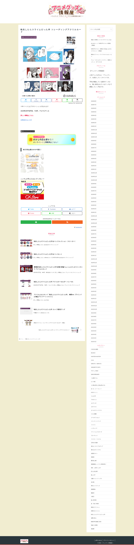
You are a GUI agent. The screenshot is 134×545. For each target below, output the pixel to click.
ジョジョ (93, 424)
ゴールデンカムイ (95, 417)
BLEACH (93, 352)
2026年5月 (93, 111)
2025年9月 (93, 140)
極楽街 (92, 493)
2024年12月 (94, 172)
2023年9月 (93, 226)
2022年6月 (93, 280)
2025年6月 (93, 151)
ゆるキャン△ (94, 392)
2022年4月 (93, 287)
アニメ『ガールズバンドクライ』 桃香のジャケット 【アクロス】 (101, 61)
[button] (111, 29)
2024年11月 (94, 176)
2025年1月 (93, 169)
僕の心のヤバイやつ (96, 449)
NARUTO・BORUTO (96, 363)
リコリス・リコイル (96, 439)
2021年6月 (93, 323)
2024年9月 (93, 183)
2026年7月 (93, 104)
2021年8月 (93, 316)
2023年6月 (93, 237)
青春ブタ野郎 (94, 525)
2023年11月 (94, 219)
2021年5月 (93, 327)
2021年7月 (93, 320)
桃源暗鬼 (93, 489)
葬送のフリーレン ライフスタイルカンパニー (101, 55)
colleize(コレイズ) (26, 120)
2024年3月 (93, 205)
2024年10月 (94, 180)
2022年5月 (93, 284)
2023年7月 (93, 234)
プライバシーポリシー (108, 540)
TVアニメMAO (94, 370)
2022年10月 (94, 266)
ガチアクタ (93, 406)
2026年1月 (93, 126)
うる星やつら (94, 378)
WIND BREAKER (95, 374)
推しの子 (93, 475)
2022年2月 (93, 295)
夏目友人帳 (93, 460)
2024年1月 (93, 212)
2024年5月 (93, 198)
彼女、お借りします (96, 467)
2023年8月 (93, 230)
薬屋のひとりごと (95, 511)
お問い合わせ (98, 540)
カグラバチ (93, 403)
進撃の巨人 (93, 518)
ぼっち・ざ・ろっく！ (96, 388)
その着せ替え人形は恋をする (98, 385)
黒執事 (92, 528)
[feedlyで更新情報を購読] (36, 222)
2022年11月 (94, 262)
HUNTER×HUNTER (96, 356)
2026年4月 (93, 115)
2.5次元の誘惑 (94, 349)
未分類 (92, 482)
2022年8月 (93, 273)
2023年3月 (93, 248)
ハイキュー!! (94, 428)
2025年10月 (94, 137)
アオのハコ (93, 399)
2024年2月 (93, 208)
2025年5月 (93, 155)
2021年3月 (93, 334)
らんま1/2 (93, 396)
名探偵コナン (94, 453)
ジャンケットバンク (96, 421)
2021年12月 (94, 302)
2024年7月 (93, 190)
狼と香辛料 (93, 500)
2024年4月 (93, 201)
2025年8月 (93, 144)
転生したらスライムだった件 (28, 131)
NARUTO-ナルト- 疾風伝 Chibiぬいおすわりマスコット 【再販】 (101, 49)
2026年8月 (93, 101)
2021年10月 (94, 309)
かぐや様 (93, 381)
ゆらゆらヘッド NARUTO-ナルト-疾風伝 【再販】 (101, 44)
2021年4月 (93, 330)
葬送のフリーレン (95, 507)
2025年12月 (94, 129)
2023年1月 (93, 255)
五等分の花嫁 (94, 442)
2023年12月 (94, 216)
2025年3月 (93, 162)
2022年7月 (93, 277)
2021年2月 (93, 338)
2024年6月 (93, 194)
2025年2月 (93, 165)
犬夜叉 (92, 496)
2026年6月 (93, 108)
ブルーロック (94, 435)
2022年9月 (93, 269)
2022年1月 (93, 298)
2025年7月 (93, 147)
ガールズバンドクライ (96, 410)
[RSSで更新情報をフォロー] (67, 222)
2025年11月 (94, 133)
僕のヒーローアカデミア (97, 446)
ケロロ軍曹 (93, 414)
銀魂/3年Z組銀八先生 (96, 521)
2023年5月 (93, 241)
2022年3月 (93, 291)
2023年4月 (93, 244)
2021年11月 (94, 305)
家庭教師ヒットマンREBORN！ (98, 464)
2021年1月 (93, 341)
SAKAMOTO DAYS (95, 367)
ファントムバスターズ (96, 431)
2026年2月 (93, 122)
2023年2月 (93, 251)
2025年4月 (93, 158)
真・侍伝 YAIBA (95, 503)
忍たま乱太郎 (94, 471)
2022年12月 (94, 259)
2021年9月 (93, 313)
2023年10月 (94, 223)
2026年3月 (93, 119)
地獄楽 (92, 457)
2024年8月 (93, 187)
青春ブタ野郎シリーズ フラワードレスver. (101, 39)
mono (92, 360)
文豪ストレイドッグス (96, 478)
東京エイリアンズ (95, 485)
